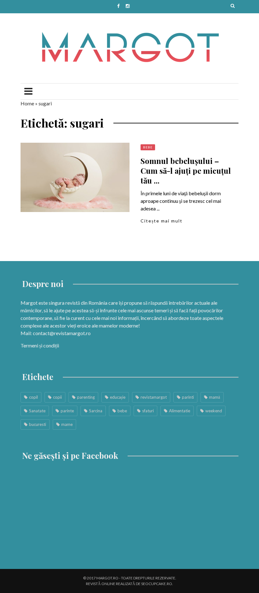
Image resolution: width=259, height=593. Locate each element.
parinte (67, 410)
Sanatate (37, 410)
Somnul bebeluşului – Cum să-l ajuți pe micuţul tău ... (186, 170)
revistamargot (154, 397)
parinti (188, 397)
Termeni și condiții (40, 345)
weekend (213, 410)
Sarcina (95, 410)
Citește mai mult (162, 220)
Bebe (148, 147)
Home (27, 103)
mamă (214, 397)
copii (57, 397)
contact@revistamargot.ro (62, 333)
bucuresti (37, 424)
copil (33, 397)
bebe (122, 410)
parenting (86, 397)
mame (67, 424)
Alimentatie (179, 410)
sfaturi (148, 410)
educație (117, 397)
